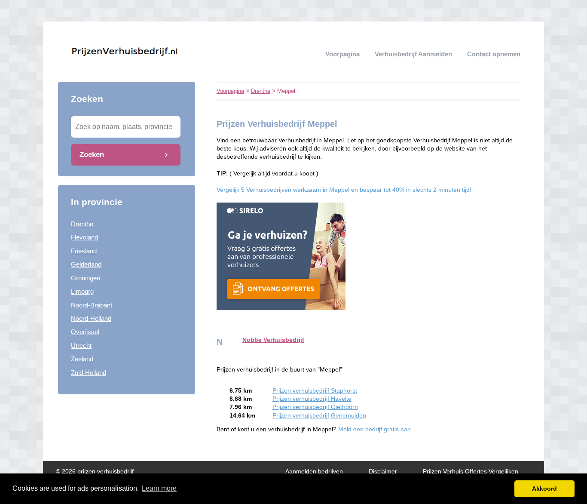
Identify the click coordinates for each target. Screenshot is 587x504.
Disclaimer (383, 471)
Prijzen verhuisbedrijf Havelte (312, 399)
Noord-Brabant (91, 305)
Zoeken (91, 154)
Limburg (82, 291)
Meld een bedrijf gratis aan (374, 429)
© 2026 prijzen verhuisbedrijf (95, 471)
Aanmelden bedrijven (314, 471)
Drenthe (82, 223)
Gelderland (86, 264)
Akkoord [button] (544, 488)
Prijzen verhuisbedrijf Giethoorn (315, 407)
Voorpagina (342, 54)
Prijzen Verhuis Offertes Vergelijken (470, 471)
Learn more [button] (159, 488)
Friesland (84, 251)
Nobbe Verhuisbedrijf (273, 340)
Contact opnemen (493, 54)
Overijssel (85, 331)
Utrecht (81, 345)
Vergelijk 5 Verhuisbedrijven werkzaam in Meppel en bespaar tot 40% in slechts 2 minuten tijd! (344, 190)
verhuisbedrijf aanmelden (413, 54)
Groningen (85, 278)
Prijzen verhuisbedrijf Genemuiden (319, 415)
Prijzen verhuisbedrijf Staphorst (314, 390)
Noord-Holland (91, 318)
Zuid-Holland (88, 372)
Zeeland (82, 359)
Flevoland (84, 237)
